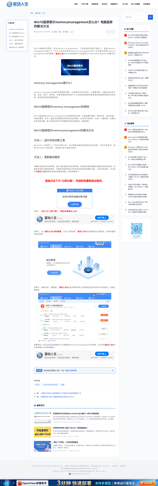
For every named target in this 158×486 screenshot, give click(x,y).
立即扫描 (74, 204)
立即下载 (100, 217)
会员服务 (146, 4)
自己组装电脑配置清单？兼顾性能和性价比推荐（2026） (138, 104)
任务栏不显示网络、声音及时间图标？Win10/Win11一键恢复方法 (138, 186)
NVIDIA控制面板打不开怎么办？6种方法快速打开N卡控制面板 (138, 62)
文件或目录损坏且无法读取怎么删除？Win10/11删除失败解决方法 (138, 177)
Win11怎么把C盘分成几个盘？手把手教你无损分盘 (138, 203)
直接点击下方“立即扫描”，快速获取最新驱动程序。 (17, 47)
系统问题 (38, 13)
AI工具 (125, 4)
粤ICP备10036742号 (75, 471)
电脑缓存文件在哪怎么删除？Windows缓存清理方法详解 (138, 195)
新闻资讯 (95, 4)
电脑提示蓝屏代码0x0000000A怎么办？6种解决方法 (138, 54)
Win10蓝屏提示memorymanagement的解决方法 (17, 36)
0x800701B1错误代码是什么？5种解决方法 (138, 71)
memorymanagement (50, 385)
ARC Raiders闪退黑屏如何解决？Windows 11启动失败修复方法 (138, 139)
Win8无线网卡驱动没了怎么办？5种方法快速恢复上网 (137, 158)
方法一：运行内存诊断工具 (17, 40)
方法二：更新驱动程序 (16, 44)
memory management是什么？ (17, 29)
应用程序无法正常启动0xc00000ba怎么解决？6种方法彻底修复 (76, 413)
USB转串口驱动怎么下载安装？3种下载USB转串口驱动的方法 (138, 95)
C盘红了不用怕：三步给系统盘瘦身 (65, 442)
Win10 (37, 385)
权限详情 (122, 466)
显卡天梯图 (135, 4)
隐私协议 (115, 466)
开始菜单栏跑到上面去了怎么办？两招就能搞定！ (70, 428)
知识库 (104, 4)
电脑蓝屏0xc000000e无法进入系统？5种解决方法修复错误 (138, 87)
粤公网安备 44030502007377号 (80, 474)
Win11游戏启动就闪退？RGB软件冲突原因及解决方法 (138, 131)
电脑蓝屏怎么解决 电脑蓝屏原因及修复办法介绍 (57, 397)
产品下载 (84, 4)
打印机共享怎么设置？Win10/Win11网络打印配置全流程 (138, 211)
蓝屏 (62, 385)
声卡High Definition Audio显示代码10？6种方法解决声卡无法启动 (138, 45)
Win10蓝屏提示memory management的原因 (17, 33)
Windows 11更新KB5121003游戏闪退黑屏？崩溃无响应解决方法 (138, 149)
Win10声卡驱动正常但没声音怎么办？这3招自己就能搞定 (138, 36)
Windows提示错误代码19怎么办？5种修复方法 (138, 112)
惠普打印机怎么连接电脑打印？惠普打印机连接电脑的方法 (61, 393)
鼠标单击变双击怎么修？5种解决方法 (138, 79)
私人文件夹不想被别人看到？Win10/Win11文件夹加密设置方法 (138, 167)
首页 (76, 4)
